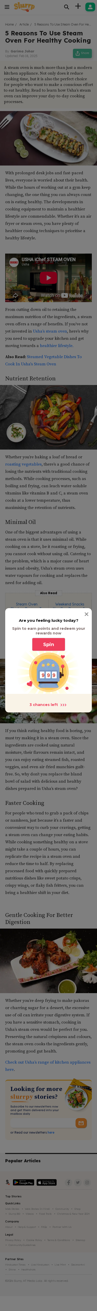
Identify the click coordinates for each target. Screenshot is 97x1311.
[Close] (86, 614)
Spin (48, 644)
